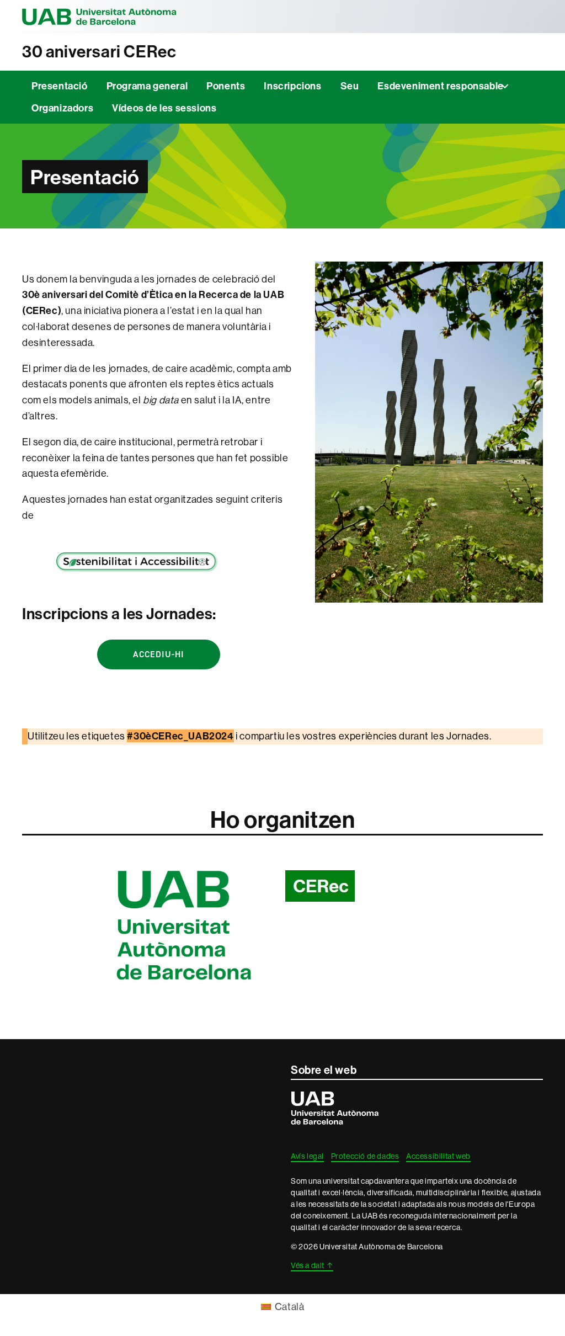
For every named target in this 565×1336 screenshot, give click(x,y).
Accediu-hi (158, 654)
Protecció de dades (365, 1156)
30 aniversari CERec (99, 51)
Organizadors (62, 108)
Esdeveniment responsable (440, 85)
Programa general (147, 85)
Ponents (225, 85)
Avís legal (307, 1156)
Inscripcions (292, 85)
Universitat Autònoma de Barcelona (99, 16)
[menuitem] (282, 1306)
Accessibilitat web (438, 1156)
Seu (349, 85)
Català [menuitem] (290, 1306)
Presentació (59, 85)
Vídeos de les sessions (164, 108)
